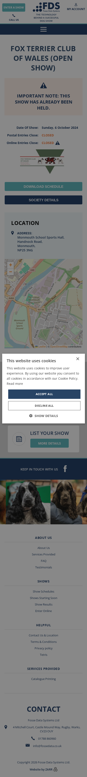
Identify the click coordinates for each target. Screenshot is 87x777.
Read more (15, 383)
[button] (43, 416)
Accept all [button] (44, 394)
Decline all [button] (44, 406)
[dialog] (43, 388)
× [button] (77, 358)
